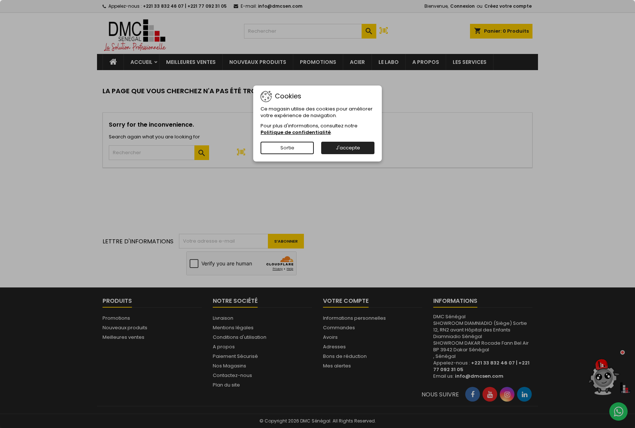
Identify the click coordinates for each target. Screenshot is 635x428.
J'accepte (348, 147)
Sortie (287, 147)
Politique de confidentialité (296, 132)
